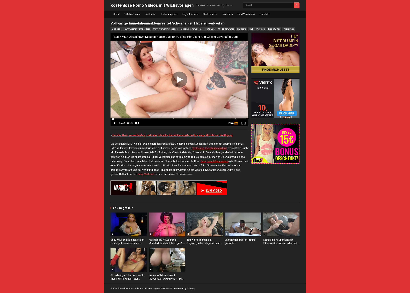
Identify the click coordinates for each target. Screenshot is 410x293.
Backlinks (264, 14)
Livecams (227, 14)
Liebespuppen (169, 14)
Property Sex (274, 29)
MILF (251, 29)
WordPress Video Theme (171, 288)
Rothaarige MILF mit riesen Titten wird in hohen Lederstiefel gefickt (281, 243)
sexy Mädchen (146, 174)
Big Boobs (117, 29)
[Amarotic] (169, 194)
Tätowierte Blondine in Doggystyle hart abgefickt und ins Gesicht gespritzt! (203, 243)
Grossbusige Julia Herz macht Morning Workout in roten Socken (127, 279)
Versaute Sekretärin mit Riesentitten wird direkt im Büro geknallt (166, 279)
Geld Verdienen (246, 14)
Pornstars (260, 29)
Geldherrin (150, 14)
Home (116, 14)
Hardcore (241, 29)
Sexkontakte (210, 14)
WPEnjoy (191, 288)
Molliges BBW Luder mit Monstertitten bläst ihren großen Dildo (167, 243)
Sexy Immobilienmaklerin (215, 161)
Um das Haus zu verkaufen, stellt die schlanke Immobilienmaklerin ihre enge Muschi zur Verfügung (172, 135)
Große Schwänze (226, 29)
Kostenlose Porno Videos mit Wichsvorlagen (152, 5)
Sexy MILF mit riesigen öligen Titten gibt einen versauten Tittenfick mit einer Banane (127, 243)
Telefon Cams (132, 14)
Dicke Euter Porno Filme (191, 29)
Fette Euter (210, 29)
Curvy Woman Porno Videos (137, 29)
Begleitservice (190, 14)
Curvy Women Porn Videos (165, 29)
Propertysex (288, 29)
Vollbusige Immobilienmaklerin (209, 148)
